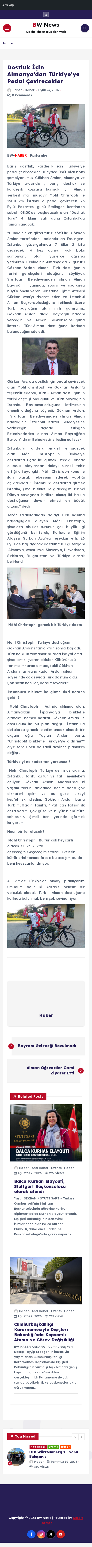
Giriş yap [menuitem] (8, 5)
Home (8, 43)
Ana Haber (40, 1168)
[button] (75, 1436)
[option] (46, 1461)
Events (56, 1168)
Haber (17, 90)
